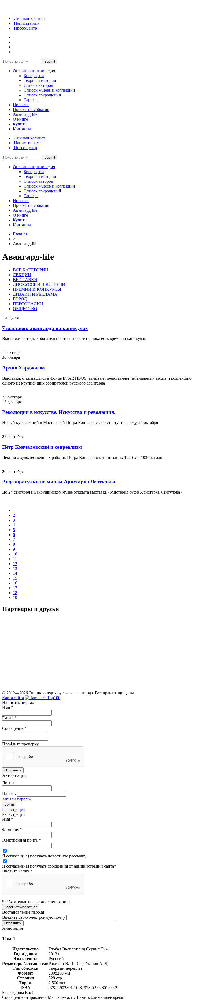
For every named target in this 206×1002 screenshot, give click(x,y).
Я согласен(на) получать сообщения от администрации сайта (59, 866)
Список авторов (38, 85)
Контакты (22, 129)
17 (15, 588)
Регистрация (13, 809)
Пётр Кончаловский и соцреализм (42, 447)
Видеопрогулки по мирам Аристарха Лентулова (58, 481)
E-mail (9, 718)
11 (15, 558)
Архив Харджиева (23, 368)
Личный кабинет (29, 18)
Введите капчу (17, 871)
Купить (19, 124)
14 (15, 573)
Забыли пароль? (16, 799)
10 (15, 554)
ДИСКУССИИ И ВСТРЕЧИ (39, 284)
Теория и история (40, 80)
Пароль (9, 793)
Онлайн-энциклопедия (34, 71)
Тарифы (31, 100)
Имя (7, 707)
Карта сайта (13, 697)
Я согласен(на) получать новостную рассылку (44, 856)
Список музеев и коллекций (49, 90)
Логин (8, 783)
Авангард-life (25, 114)
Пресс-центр (25, 28)
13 (15, 568)
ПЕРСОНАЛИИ (28, 303)
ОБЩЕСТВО (25, 308)
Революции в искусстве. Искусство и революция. (58, 412)
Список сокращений (42, 95)
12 (15, 563)
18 (15, 592)
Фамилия (12, 829)
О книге (20, 119)
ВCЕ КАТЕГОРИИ (30, 270)
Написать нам (26, 23)
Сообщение (14, 728)
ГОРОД (20, 299)
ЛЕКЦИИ (22, 274)
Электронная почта (21, 840)
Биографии (34, 75)
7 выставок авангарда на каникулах (45, 328)
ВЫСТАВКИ (25, 279)
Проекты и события (31, 109)
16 (15, 583)
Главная (20, 234)
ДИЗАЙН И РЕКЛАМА (35, 294)
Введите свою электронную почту (33, 917)
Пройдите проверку (20, 744)
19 (15, 597)
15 (15, 578)
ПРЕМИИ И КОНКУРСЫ (37, 289)
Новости (21, 104)
